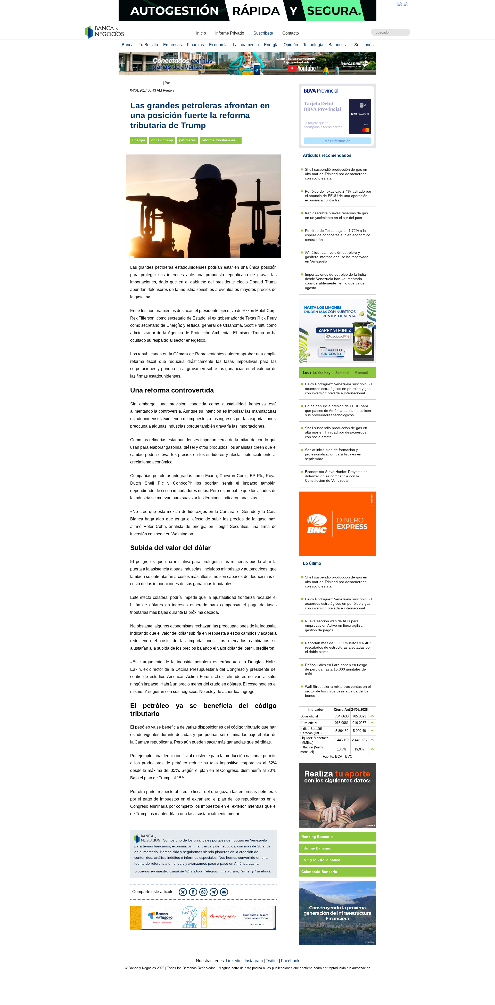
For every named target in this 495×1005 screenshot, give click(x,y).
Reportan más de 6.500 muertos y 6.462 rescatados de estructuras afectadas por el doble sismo (338, 647)
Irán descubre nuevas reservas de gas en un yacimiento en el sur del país (336, 215)
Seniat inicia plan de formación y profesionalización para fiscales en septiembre (333, 454)
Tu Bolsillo (148, 45)
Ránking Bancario (317, 837)
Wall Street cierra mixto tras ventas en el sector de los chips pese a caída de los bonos (338, 691)
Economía (218, 45)
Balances (337, 45)
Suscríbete (263, 33)
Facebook (263, 871)
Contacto (290, 33)
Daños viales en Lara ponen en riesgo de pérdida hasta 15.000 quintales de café (336, 669)
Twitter (245, 871)
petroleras (187, 140)
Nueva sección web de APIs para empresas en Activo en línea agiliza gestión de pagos (333, 625)
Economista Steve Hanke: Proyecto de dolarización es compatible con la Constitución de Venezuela (336, 476)
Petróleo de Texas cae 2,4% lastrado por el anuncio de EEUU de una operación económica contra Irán (338, 195)
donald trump (162, 140)
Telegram (211, 871)
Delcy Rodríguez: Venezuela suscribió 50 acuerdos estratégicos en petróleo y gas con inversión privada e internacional (338, 388)
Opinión (291, 45)
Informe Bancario (316, 848)
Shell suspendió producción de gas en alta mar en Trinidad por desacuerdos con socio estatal (336, 174)
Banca (128, 45)
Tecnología (313, 45)
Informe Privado (229, 33)
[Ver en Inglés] (400, 4)
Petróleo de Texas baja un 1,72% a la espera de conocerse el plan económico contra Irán (337, 235)
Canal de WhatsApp (185, 871)
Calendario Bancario (319, 872)
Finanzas (195, 45)
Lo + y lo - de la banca (320, 860)
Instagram (229, 871)
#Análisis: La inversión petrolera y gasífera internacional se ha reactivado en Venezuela (336, 257)
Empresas (172, 45)
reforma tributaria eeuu (221, 140)
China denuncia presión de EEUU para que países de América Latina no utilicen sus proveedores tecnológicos (338, 410)
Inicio (201, 33)
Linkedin (234, 961)
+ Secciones (362, 45)
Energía (271, 45)
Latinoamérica (246, 45)
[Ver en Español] (406, 4)
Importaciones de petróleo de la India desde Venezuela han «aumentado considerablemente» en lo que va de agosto (335, 281)
